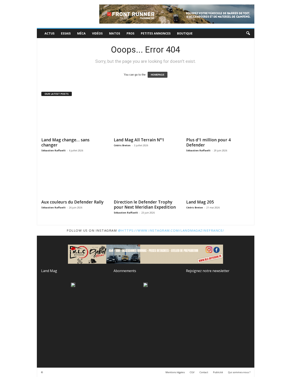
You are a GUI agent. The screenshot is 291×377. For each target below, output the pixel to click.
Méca (81, 33)
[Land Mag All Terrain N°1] (146, 118)
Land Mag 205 (200, 202)
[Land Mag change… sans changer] (73, 118)
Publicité (218, 372)
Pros (130, 33)
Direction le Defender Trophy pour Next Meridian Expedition (145, 204)
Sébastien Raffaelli (53, 150)
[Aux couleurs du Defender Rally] (73, 180)
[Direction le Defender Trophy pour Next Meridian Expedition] (146, 180)
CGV (192, 372)
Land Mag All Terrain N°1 (139, 140)
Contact (203, 372)
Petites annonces (156, 33)
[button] (248, 33)
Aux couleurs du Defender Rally (72, 202)
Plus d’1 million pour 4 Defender (208, 142)
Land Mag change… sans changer (65, 142)
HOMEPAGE (157, 74)
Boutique (185, 33)
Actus (50, 33)
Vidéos (97, 33)
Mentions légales (175, 372)
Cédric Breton (122, 145)
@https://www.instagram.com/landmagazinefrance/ (171, 230)
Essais (66, 33)
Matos (114, 33)
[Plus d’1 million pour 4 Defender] (218, 118)
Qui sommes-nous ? (239, 372)
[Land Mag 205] (218, 180)
